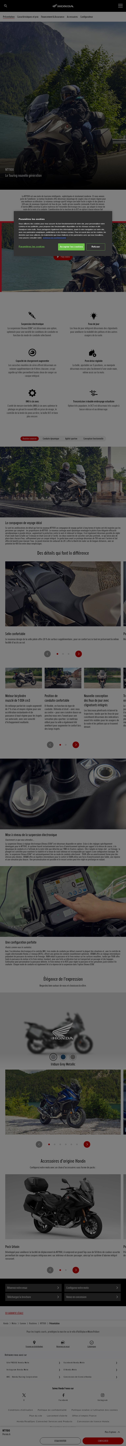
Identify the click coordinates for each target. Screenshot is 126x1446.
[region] (63, 233)
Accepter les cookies (71, 247)
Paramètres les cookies (32, 246)
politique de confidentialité (54, 238)
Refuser (96, 247)
